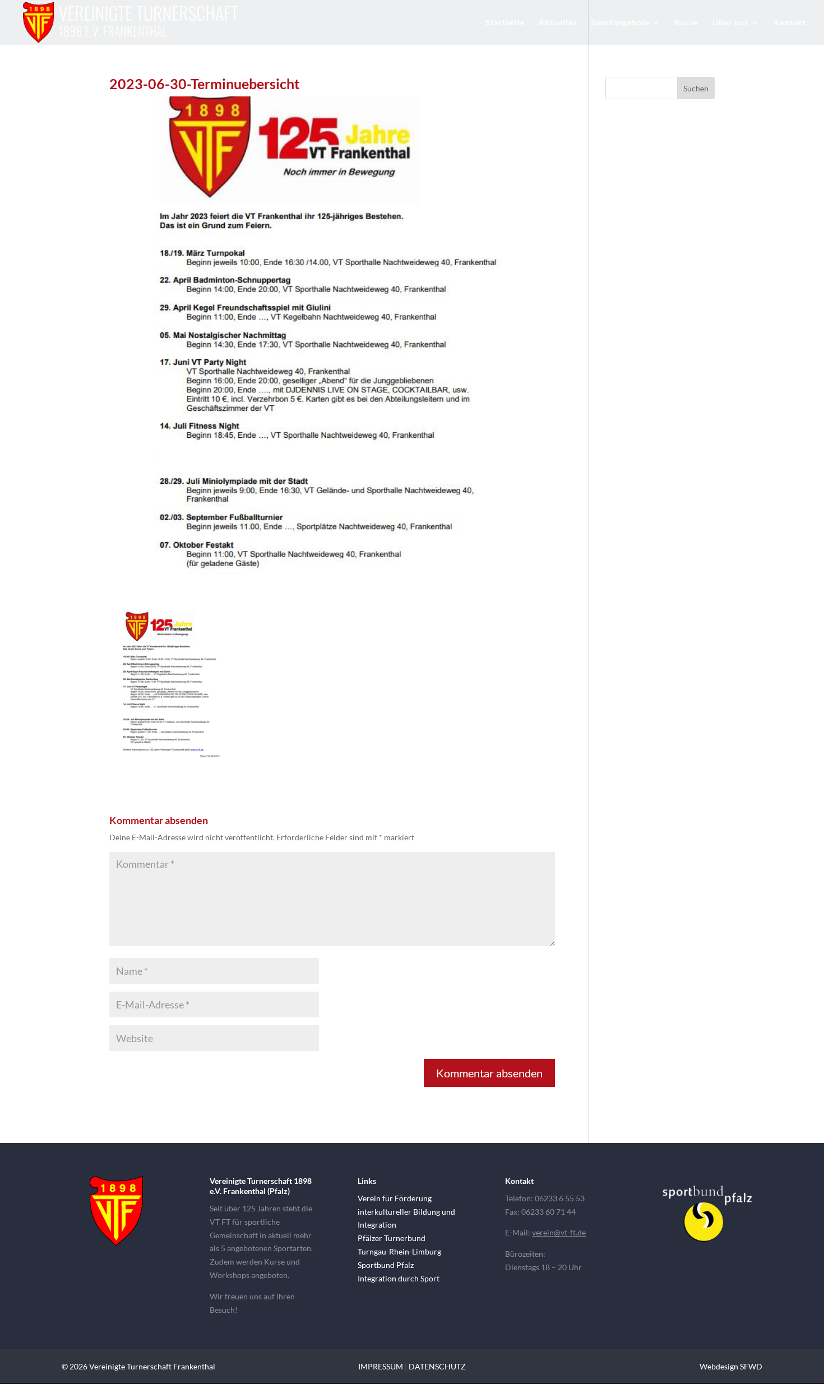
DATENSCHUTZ (437, 1366)
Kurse (686, 22)
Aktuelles (558, 22)
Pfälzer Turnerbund (391, 1238)
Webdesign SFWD (731, 1366)
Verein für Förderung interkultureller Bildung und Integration (406, 1211)
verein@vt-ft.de (559, 1232)
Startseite (505, 22)
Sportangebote (620, 22)
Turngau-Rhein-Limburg (399, 1251)
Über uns (730, 22)
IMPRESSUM (380, 1366)
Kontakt (790, 22)
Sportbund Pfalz (386, 1265)
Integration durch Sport (398, 1278)
